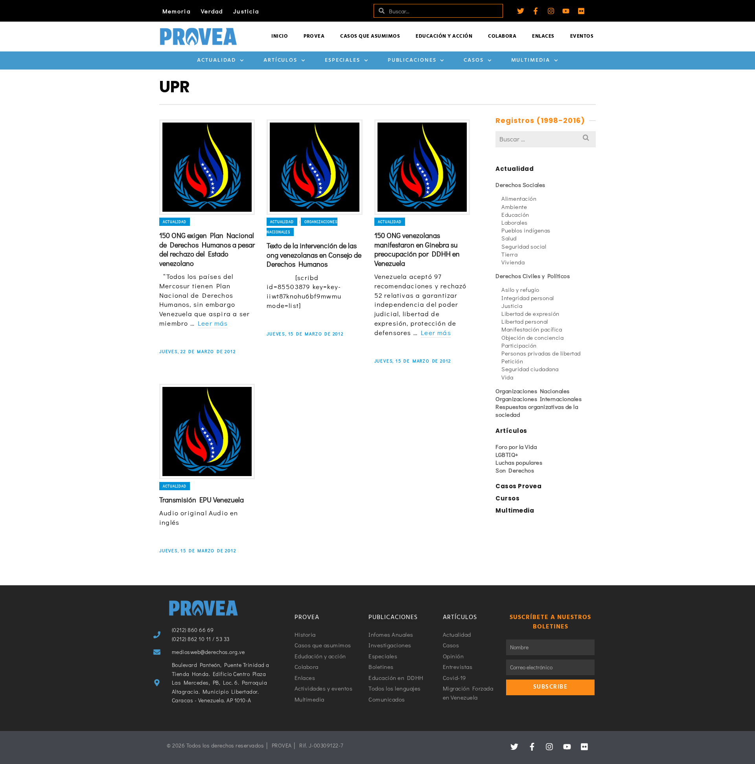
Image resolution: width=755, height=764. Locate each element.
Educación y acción (444, 36)
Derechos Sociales (520, 185)
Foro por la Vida (516, 447)
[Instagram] (550, 11)
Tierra (509, 254)
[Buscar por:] (545, 138)
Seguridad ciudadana (530, 369)
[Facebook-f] (535, 11)
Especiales (342, 60)
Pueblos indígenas (526, 230)
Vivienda (513, 262)
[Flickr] (581, 11)
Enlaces (543, 36)
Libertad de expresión (530, 313)
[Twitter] (520, 11)
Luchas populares (518, 462)
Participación (519, 345)
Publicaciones (412, 60)
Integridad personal (527, 298)
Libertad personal (524, 321)
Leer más (213, 323)
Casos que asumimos (370, 36)
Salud (509, 238)
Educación (515, 214)
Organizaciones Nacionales (532, 391)
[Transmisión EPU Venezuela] (207, 431)
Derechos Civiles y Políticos (532, 276)
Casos (474, 60)
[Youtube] (565, 11)
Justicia (246, 11)
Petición (512, 361)
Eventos (582, 36)
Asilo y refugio (520, 289)
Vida (507, 377)
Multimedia (530, 60)
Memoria (176, 11)
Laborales (514, 222)
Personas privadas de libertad (541, 353)
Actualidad (216, 60)
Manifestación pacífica (531, 329)
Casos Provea (518, 486)
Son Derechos (514, 470)
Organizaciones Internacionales (538, 399)
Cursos (507, 498)
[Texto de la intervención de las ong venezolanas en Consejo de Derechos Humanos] (314, 167)
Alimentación (518, 198)
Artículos (280, 60)
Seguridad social (523, 246)
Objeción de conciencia (532, 337)
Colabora (502, 36)
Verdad (212, 11)
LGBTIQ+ (507, 454)
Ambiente (514, 207)
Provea (314, 36)
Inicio (279, 36)
